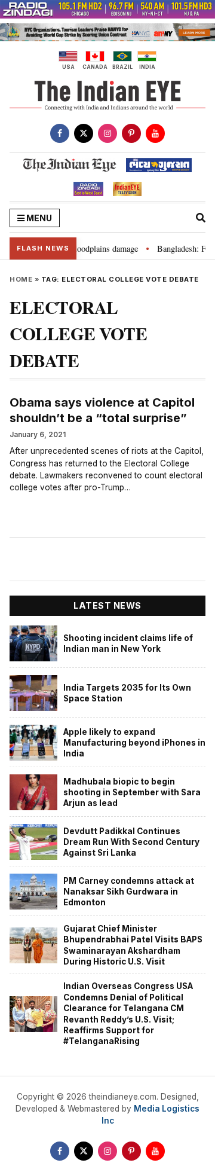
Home (21, 279)
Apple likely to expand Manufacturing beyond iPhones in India (134, 743)
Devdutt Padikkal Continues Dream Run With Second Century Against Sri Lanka (131, 842)
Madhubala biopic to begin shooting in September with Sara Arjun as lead (132, 792)
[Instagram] (107, 133)
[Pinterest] (131, 133)
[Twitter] (83, 133)
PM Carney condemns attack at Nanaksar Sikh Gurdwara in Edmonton (128, 892)
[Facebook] (59, 133)
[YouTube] (155, 133)
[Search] (200, 218)
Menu (38, 218)
